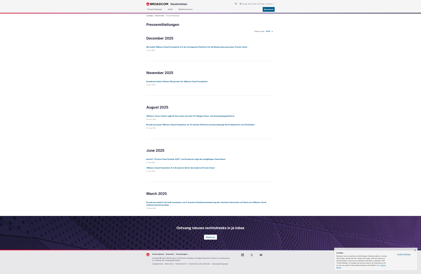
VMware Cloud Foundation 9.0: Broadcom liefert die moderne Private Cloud (180, 168)
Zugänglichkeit (157, 264)
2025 (268, 31)
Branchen (170, 254)
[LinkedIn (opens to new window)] (242, 255)
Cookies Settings (403, 254)
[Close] (415, 250)
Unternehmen (158, 254)
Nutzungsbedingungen (220, 264)
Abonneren (210, 237)
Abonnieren (269, 9)
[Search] (236, 3)
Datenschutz (169, 264)
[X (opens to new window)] (252, 255)
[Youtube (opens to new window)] (261, 255)
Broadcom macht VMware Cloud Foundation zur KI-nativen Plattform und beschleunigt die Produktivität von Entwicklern (200, 125)
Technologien (181, 254)
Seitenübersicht (181, 264)
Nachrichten (179, 4)
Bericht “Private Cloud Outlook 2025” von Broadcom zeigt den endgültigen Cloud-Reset (186, 159)
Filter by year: (259, 31)
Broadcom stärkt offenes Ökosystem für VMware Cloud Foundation (177, 81)
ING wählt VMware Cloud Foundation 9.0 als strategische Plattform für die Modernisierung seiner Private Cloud (196, 47)
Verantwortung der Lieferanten (199, 264)
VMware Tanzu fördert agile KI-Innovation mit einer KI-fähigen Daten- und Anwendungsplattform (190, 116)
